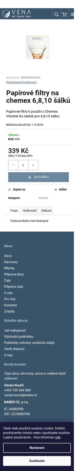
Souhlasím (37, 461)
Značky (9, 311)
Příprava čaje (13, 287)
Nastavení (37, 448)
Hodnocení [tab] (30, 210)
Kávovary (11, 262)
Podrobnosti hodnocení (21, 82)
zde (57, 437)
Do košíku (41, 177)
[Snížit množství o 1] (13, 165)
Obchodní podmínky (18, 337)
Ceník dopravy (14, 349)
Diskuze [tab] (46, 210)
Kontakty (10, 305)
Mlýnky (9, 268)
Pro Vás (9, 299)
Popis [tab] (14, 210)
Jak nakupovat (15, 330)
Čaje (7, 280)
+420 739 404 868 (17, 390)
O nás (8, 293)
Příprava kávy (14, 274)
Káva (7, 256)
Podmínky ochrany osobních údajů (29, 343)
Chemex (43, 197)
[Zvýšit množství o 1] (33, 165)
